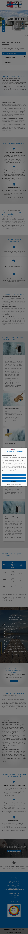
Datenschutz (10, 484)
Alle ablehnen (14, 478)
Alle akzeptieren (14, 481)
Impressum (18, 484)
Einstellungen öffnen (14, 475)
